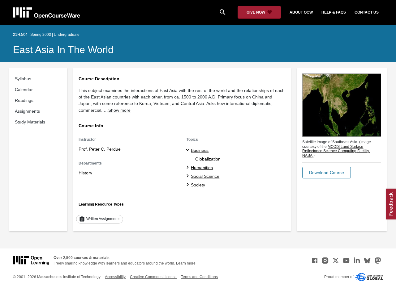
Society (198, 184)
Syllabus (23, 78)
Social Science (205, 176)
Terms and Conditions (199, 277)
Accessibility (115, 277)
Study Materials (30, 121)
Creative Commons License (153, 277)
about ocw (301, 12)
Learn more (186, 263)
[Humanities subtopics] (188, 168)
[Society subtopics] (188, 185)
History (85, 172)
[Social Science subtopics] (188, 176)
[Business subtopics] (188, 150)
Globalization (208, 158)
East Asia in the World (63, 49)
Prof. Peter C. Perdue (100, 149)
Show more (119, 110)
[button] (326, 172)
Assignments (27, 111)
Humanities (202, 167)
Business (200, 150)
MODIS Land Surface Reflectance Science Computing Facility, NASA (336, 151)
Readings (24, 100)
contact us (367, 12)
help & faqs (333, 12)
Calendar (24, 89)
